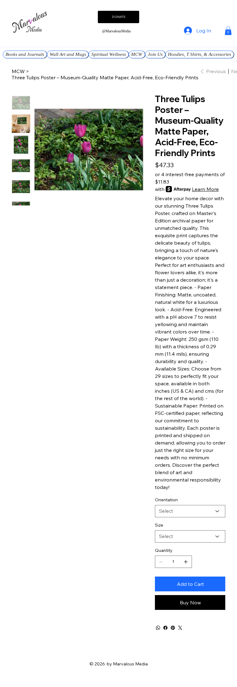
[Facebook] (165, 628)
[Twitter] (180, 628)
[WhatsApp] (158, 628)
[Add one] (186, 562)
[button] (228, 31)
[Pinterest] (173, 628)
